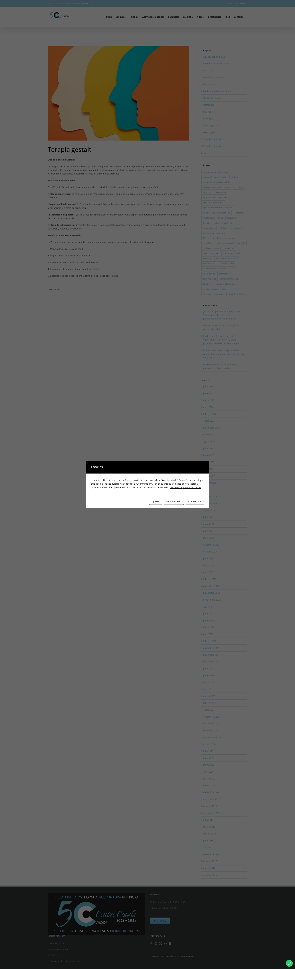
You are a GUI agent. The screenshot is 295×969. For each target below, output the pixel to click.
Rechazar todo (173, 501)
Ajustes (155, 501)
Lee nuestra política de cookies (185, 487)
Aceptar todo (194, 501)
